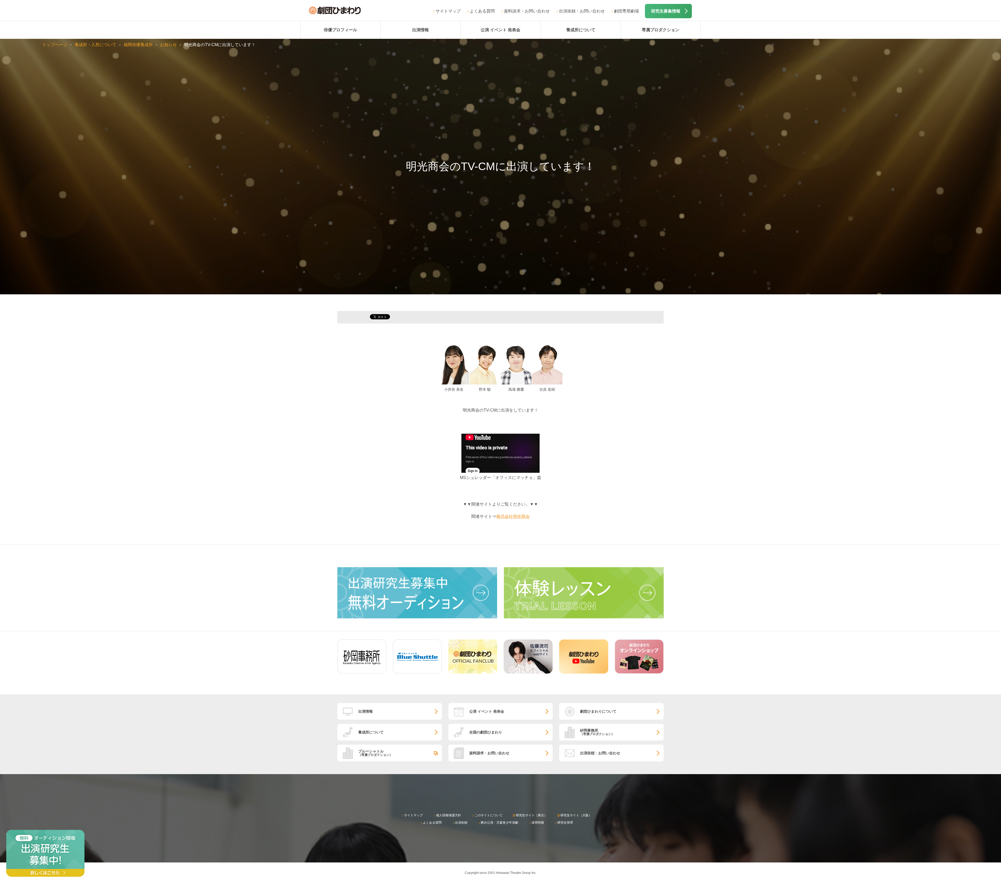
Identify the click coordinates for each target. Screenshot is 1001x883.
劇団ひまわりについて (598, 711)
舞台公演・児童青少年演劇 (499, 822)
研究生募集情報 (665, 11)
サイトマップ (448, 11)
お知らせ (168, 44)
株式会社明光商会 (513, 516)
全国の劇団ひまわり (485, 732)
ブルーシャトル (375, 753)
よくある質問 (482, 11)
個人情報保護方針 (448, 815)
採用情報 (538, 822)
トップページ (54, 44)
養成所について (580, 30)
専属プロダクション (660, 30)
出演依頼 (461, 822)
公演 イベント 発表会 (500, 30)
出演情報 (420, 30)
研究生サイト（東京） (531, 815)
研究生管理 (565, 822)
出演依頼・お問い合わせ (582, 11)
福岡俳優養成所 (138, 44)
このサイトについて (488, 815)
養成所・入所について (95, 44)
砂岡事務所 (597, 732)
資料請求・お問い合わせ (527, 11)
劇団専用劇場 (626, 11)
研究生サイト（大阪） (576, 815)
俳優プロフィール (340, 30)
